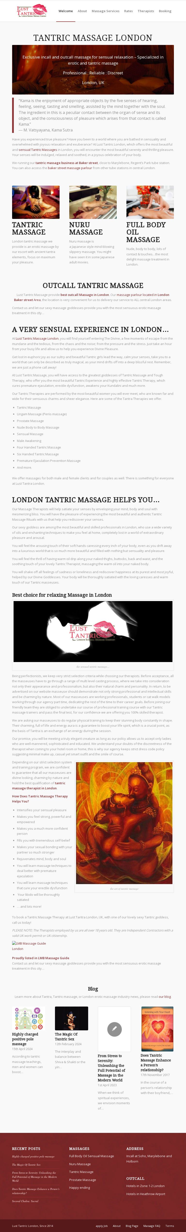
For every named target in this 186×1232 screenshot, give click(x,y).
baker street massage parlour (70, 168)
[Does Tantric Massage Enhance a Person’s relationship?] (157, 1029)
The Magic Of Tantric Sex (26, 1164)
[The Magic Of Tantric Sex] (71, 1018)
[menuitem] (65, 11)
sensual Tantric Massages (38, 149)
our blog (165, 996)
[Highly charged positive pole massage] (28, 1018)
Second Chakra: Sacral (25, 1201)
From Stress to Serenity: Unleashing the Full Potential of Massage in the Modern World (34, 1176)
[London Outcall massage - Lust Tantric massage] (32, 11)
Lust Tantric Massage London (37, 338)
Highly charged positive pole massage (25, 1039)
